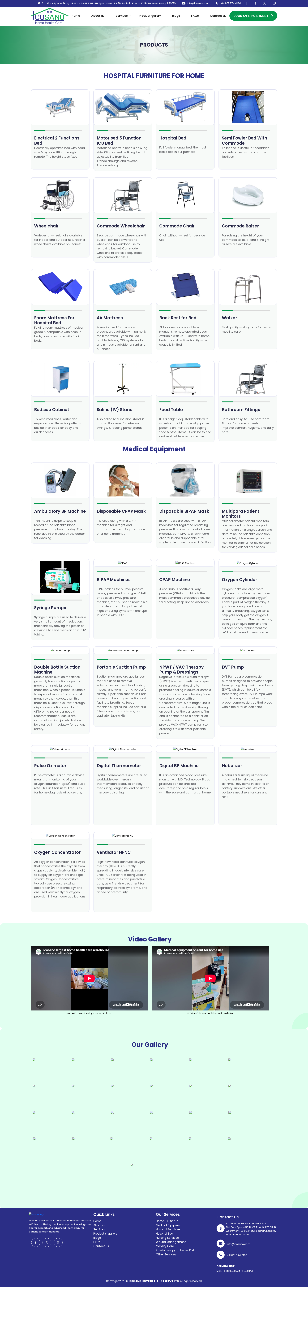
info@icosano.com (198, 3)
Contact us (218, 16)
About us (97, 16)
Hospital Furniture (168, 1229)
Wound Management (171, 1242)
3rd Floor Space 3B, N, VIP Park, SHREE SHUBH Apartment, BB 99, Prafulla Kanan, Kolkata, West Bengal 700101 (108, 3)
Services (122, 16)
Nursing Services (167, 1238)
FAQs (195, 16)
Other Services (166, 1254)
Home (76, 16)
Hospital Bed (164, 1234)
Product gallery (150, 16)
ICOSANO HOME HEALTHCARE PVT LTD (154, 1281)
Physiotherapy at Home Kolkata (178, 1250)
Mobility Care (165, 1246)
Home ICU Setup (167, 1221)
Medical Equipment (169, 1225)
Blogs (176, 16)
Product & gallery (105, 1234)
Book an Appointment (251, 16)
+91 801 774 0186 (230, 3)
